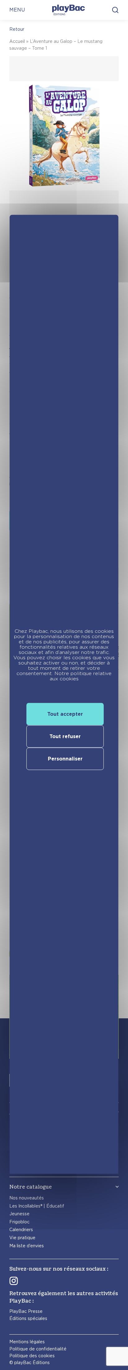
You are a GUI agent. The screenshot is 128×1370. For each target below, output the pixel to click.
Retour (16, 29)
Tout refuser (65, 736)
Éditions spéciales (28, 1318)
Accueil (17, 41)
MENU (17, 10)
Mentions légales (27, 1341)
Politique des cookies (32, 1355)
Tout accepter (65, 714)
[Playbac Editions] (68, 10)
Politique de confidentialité (37, 1348)
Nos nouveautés (26, 1197)
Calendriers (21, 1229)
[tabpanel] (64, 165)
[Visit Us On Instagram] (13, 1280)
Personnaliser (65, 758)
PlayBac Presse (26, 1311)
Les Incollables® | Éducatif (36, 1205)
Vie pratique (22, 1237)
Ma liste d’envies (26, 1245)
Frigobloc (19, 1221)
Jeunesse (19, 1213)
